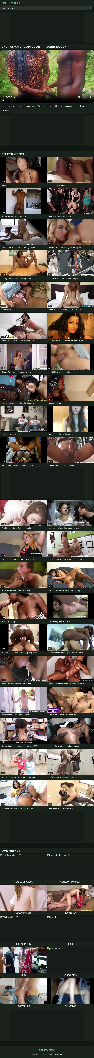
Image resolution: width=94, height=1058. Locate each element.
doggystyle (30, 106)
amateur (6, 106)
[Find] (91, 8)
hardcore (80, 106)
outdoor (6, 111)
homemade (69, 106)
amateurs (48, 106)
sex (14, 106)
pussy (20, 106)
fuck (39, 106)
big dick (58, 106)
